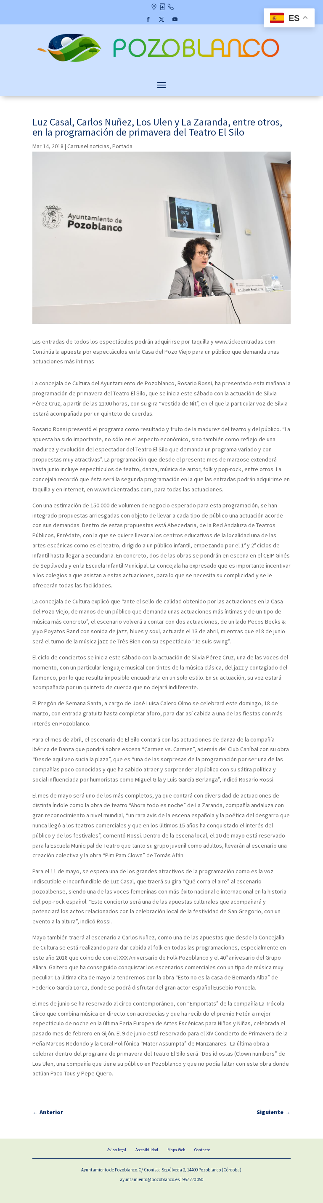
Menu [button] (161, 84)
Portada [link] (122, 146)
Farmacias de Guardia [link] (162, 7)
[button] (148, 19)
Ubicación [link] (154, 7)
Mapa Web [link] (176, 1149)
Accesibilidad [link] (146, 1149)
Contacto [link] (170, 7)
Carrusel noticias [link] (88, 146)
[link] (161, 63)
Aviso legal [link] (116, 1149)
